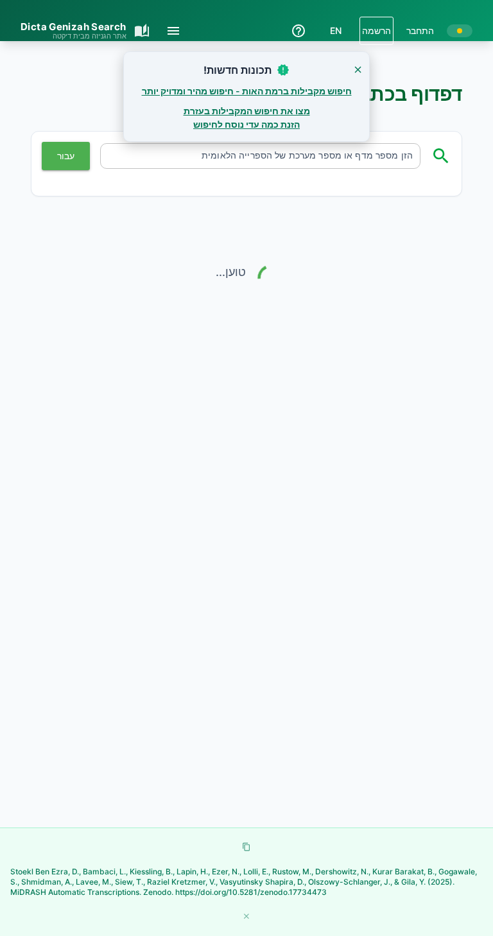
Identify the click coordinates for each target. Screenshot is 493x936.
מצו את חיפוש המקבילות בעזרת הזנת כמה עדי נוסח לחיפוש (247, 117)
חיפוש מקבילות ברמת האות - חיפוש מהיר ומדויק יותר (247, 90)
